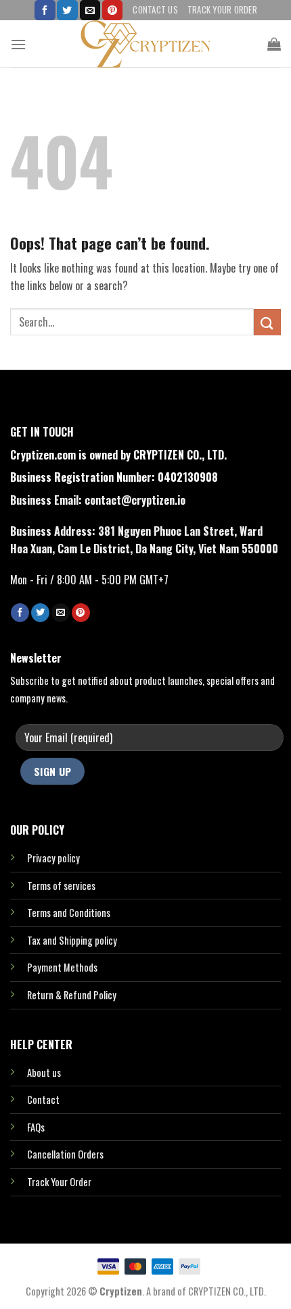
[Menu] (18, 44)
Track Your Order (222, 9)
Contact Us (155, 9)
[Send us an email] (90, 10)
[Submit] (267, 322)
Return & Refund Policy (71, 995)
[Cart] (274, 44)
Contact (43, 1099)
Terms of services (61, 886)
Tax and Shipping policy (72, 940)
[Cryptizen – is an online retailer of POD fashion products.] (145, 43)
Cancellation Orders (65, 1154)
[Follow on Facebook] (45, 10)
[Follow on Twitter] (67, 10)
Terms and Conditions (68, 913)
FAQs (36, 1127)
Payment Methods (62, 967)
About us (44, 1072)
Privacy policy (53, 858)
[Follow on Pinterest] (112, 10)
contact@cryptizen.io (135, 500)
